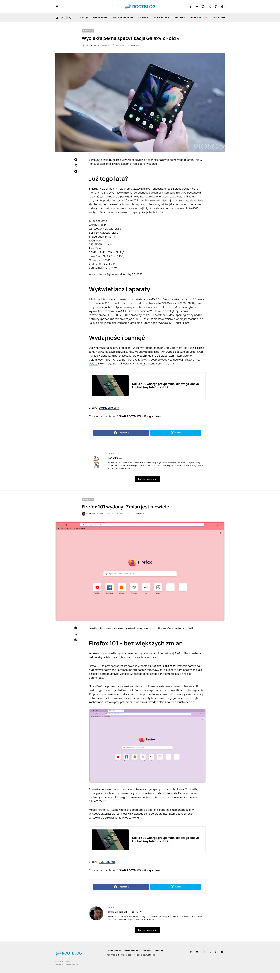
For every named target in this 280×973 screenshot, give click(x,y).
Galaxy (130, 200)
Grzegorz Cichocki (118, 912)
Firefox (93, 666)
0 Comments (134, 45)
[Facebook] (222, 6)
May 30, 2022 (134, 274)
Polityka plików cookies (119, 955)
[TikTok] (190, 6)
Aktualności (88, 31)
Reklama (147, 951)
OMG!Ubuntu (107, 861)
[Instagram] (203, 6)
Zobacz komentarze (147, 479)
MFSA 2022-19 (97, 801)
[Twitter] (209, 6)
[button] (56, 6)
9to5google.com (109, 407)
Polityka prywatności (144, 955)
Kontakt (158, 951)
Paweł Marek (115, 457)
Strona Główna (114, 951)
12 (143, 363)
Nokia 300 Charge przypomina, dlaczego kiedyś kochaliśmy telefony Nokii (165, 385)
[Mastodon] (216, 6)
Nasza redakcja (132, 951)
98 (177, 690)
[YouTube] (197, 6)
